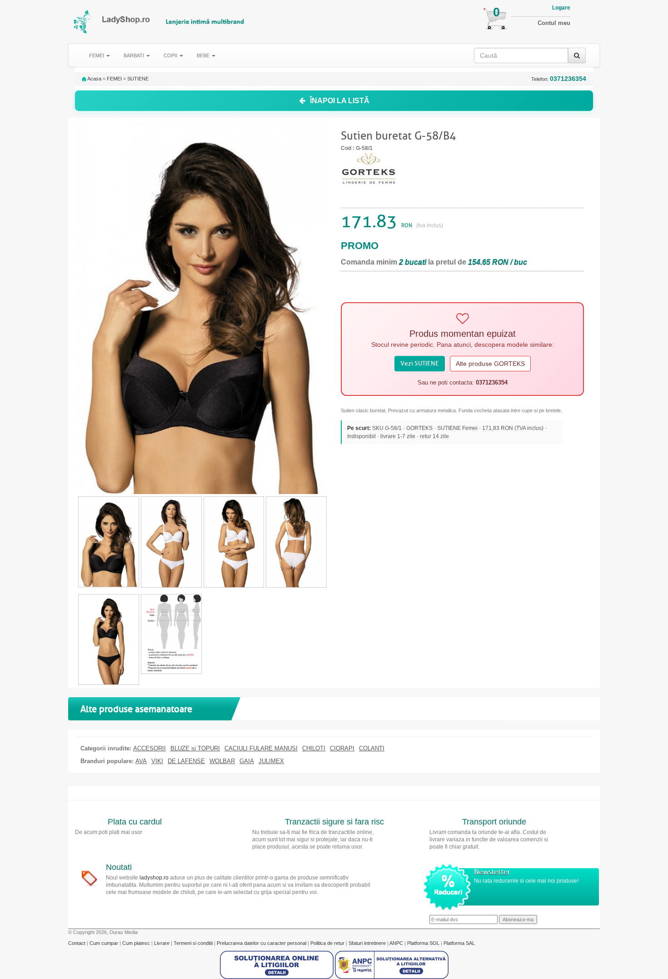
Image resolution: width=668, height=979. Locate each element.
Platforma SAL (459, 943)
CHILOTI (313, 748)
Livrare (162, 943)
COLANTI (371, 748)
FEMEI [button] (97, 55)
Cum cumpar (105, 943)
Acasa (93, 78)
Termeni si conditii (194, 943)
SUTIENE (138, 78)
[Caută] (577, 55)
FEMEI (114, 78)
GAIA (246, 761)
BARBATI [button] (134, 55)
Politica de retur (328, 943)
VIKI (157, 761)
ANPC (396, 943)
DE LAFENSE (186, 761)
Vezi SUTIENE (419, 363)
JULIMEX (271, 761)
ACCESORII (149, 748)
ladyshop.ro (154, 877)
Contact (77, 943)
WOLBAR (222, 761)
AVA (141, 761)
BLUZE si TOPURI (195, 748)
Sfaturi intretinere (368, 943)
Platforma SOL (423, 943)
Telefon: (558, 78)
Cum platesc (136, 943)
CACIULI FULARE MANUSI (261, 748)
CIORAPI (342, 748)
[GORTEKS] (368, 167)
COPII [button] (171, 55)
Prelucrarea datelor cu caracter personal (262, 943)
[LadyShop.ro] (83, 21)
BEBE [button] (204, 55)
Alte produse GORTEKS (490, 363)
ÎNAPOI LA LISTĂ (339, 101)
